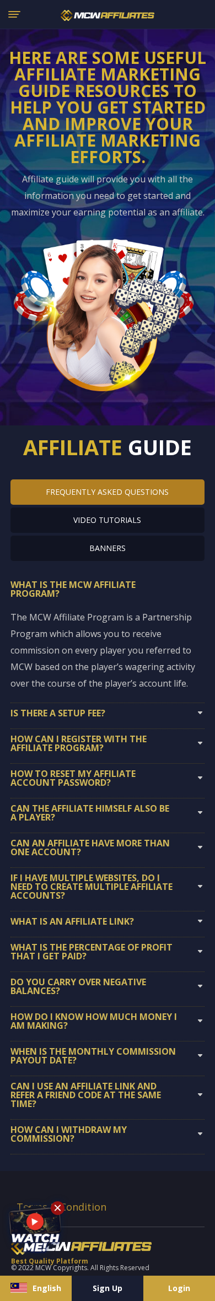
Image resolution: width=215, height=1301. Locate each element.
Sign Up (107, 1288)
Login (179, 1288)
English (47, 1288)
